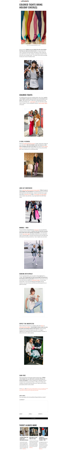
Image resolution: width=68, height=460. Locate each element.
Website (40, 413)
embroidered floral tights (24, 327)
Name (21, 413)
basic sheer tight (26, 234)
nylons (20, 390)
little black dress (36, 389)
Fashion (23, 388)
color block (39, 388)
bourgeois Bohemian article (29, 143)
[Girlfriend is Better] (25, 1)
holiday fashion (30, 389)
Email (30, 413)
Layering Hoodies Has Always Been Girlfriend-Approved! (24, 439)
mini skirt (40, 389)
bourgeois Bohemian (34, 388)
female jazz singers (36, 280)
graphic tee (26, 389)
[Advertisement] (33, 184)
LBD (33, 389)
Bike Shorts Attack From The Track (33, 438)
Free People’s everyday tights (40, 194)
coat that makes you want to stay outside (30, 190)
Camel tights (32, 101)
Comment (22, 399)
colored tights (43, 388)
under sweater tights (42, 103)
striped (31, 390)
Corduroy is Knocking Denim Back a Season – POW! (43, 439)
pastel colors (23, 390)
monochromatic (44, 389)
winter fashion (36, 390)
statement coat (27, 194)
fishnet (42, 325)
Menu (20, 1)
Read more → (24, 448)
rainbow (26, 390)
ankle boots (28, 388)
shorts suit (36, 229)
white (33, 390)
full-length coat (23, 389)
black (31, 388)
